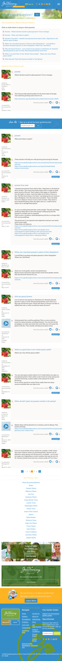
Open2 (31, 514)
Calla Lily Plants (31, 523)
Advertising (36, 619)
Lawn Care (25, 625)
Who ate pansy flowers (23, 296)
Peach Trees (31, 509)
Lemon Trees (31, 503)
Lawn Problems (31, 532)
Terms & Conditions (36, 630)
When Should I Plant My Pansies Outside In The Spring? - (24, 59)
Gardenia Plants (31, 497)
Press (34, 622)
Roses (31, 485)
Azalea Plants (31, 538)
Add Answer (55, 107)
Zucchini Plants (31, 535)
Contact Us (35, 614)
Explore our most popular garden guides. (50, 614)
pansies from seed (21, 185)
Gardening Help (25, 631)
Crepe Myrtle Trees (31, 500)
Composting (26, 628)
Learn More (31, 600)
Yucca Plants (31, 526)
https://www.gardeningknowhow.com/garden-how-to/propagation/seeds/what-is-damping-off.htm (32, 234)
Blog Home (6, 622)
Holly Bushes (31, 517)
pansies (17, 72)
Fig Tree (31, 494)
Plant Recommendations (31, 482)
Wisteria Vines (31, 520)
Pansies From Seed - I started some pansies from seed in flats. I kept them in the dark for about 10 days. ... (30, 39)
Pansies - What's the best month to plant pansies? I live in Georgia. (27, 32)
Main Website (31, 582)
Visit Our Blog (31, 556)
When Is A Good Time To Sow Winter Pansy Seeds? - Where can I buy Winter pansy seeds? (29, 55)
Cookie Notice (34, 640)
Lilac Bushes (31, 529)
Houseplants (26, 619)
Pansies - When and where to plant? (17, 35)
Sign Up (57, 633)
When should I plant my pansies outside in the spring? (35, 401)
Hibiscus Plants (31, 491)
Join (38, 125)
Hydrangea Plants (31, 506)
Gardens (25, 616)
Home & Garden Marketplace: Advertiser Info (30, 645)
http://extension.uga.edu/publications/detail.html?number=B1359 (36, 99)
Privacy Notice (34, 635)
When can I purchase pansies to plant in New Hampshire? (37, 252)
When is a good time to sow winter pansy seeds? (33, 349)
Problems (25, 622)
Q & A (15, 622)
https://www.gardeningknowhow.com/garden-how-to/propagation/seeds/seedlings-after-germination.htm (33, 230)
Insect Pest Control (31, 511)
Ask (37, 15)
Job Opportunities (36, 626)
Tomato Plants (31, 488)
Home (24, 614)
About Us (35, 616)
